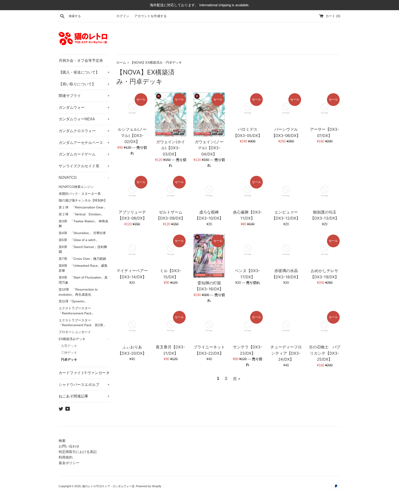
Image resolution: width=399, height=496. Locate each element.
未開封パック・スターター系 (80, 193)
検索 (62, 441)
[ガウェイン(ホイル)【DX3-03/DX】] (171, 114)
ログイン (122, 16)
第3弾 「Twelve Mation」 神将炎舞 (83, 224)
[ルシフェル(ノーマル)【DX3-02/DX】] (132, 108)
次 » (236, 378)
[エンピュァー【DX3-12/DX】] (286, 191)
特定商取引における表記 (78, 452)
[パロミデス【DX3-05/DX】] (247, 108)
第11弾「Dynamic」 (73, 301)
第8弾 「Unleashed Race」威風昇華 (83, 268)
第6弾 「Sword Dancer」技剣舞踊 (83, 249)
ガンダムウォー (84, 107)
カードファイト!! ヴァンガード (84, 373)
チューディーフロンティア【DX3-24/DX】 (286, 353)
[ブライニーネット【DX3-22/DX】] (209, 326)
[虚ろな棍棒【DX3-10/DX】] (209, 191)
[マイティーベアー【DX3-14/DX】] (132, 250)
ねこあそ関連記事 (84, 396)
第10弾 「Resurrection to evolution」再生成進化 (78, 292)
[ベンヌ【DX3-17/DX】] (247, 250)
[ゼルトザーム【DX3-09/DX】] (171, 191)
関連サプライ (84, 96)
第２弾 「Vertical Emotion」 (81, 214)
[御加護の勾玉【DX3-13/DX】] (324, 191)
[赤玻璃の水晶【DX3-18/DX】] (286, 250)
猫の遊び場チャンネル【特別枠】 (83, 200)
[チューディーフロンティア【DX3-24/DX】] (286, 326)
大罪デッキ (69, 346)
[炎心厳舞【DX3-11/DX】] (247, 191)
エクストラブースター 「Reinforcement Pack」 (77, 311)
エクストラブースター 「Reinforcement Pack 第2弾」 (82, 323)
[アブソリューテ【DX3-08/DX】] (132, 191)
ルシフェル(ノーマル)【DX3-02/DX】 (132, 135)
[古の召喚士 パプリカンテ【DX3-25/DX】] (324, 326)
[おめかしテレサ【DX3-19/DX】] (324, 250)
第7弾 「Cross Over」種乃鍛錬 (82, 258)
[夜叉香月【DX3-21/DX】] (171, 326)
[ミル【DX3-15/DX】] (171, 250)
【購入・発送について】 (84, 72)
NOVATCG (84, 178)
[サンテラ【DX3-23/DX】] (247, 326)
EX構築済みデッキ (84, 339)
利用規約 (66, 457)
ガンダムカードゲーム (84, 154)
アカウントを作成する (150, 16)
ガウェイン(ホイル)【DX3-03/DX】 (170, 148)
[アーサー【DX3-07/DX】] (324, 108)
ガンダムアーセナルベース (84, 143)
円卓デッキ (69, 359)
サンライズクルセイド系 (84, 166)
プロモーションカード (75, 332)
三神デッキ (69, 352)
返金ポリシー (69, 463)
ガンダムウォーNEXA (84, 119)
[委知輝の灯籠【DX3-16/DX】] (209, 256)
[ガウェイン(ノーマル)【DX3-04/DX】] (209, 114)
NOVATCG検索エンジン (76, 187)
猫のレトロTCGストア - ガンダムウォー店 (108, 486)
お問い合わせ (69, 446)
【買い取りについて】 (84, 84)
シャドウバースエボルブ (84, 385)
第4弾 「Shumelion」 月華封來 (82, 233)
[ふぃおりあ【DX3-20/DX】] (132, 326)
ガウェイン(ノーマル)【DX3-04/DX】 (209, 148)
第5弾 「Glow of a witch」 (79, 240)
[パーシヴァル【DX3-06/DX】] (286, 108)
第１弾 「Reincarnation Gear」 (83, 207)
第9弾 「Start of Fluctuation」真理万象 (83, 280)
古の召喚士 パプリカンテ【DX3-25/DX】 (324, 353)
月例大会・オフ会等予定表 (81, 60)
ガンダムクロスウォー (84, 131)
